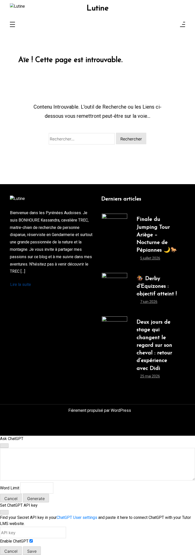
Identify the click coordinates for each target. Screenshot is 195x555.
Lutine (98, 8)
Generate (36, 498)
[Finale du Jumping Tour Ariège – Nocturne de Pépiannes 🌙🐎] (114, 240)
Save (32, 551)
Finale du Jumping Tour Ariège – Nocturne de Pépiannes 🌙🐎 (157, 235)
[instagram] (153, 8)
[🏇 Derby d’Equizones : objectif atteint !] (114, 292)
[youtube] (160, 8)
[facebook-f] (146, 8)
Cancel (11, 498)
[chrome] (181, 8)
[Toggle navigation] (12, 24)
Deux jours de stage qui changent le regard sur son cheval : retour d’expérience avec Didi (154, 345)
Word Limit (9, 488)
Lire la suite (20, 284)
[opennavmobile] (182, 24)
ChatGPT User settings (77, 517)
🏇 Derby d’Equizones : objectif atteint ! (157, 286)
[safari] (167, 8)
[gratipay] (174, 8)
